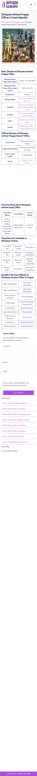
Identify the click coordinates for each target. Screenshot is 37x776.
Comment (7, 346)
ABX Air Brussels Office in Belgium (14, 403)
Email (5, 371)
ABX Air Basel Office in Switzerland (14, 442)
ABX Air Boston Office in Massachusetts (16, 414)
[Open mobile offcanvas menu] (35, 4)
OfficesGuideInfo (6, 22)
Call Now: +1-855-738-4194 (18, 774)
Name (5, 362)
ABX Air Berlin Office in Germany (14, 425)
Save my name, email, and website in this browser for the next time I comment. (16, 384)
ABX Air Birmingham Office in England (16, 420)
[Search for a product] (31, 4)
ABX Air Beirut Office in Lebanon (14, 431)
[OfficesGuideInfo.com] (9, 4)
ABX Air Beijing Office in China (13, 437)
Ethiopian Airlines (19, 22)
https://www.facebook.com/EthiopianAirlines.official (27, 107)
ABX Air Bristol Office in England (14, 409)
